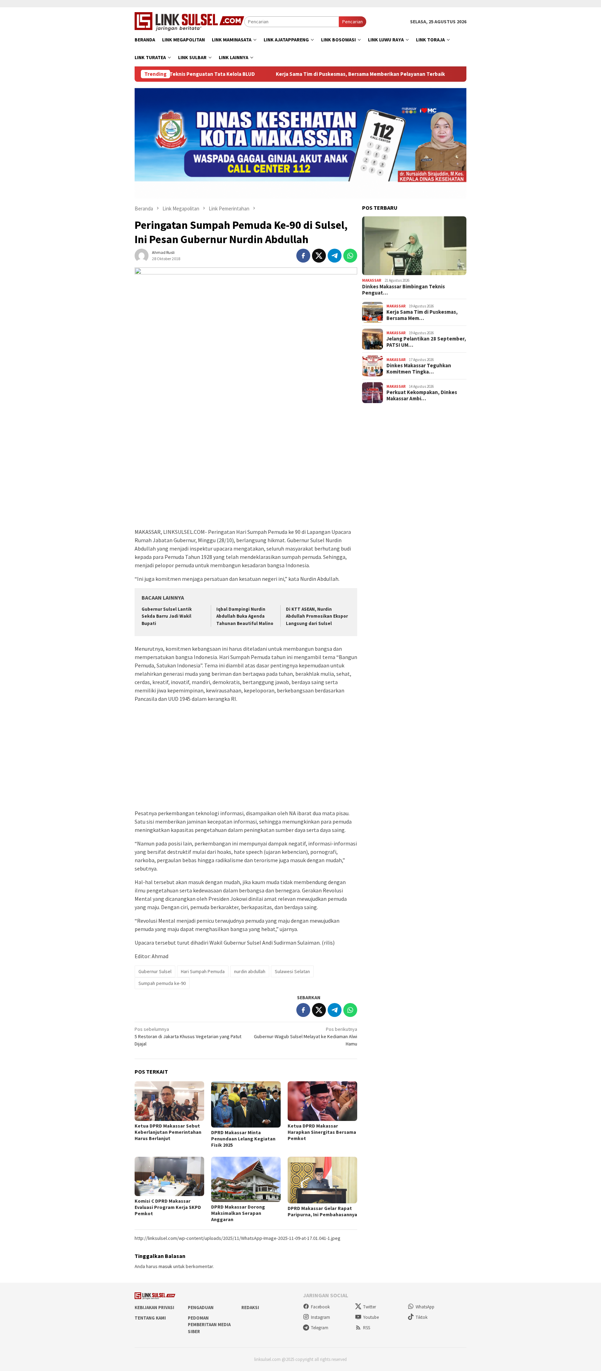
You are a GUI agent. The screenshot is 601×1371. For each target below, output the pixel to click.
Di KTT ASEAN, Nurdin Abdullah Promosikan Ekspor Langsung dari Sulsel (317, 616)
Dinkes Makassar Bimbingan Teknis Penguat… (403, 289)
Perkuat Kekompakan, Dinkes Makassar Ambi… (421, 395)
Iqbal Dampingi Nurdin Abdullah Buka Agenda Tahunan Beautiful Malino (244, 616)
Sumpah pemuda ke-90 (162, 983)
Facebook (320, 1307)
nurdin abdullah (249, 971)
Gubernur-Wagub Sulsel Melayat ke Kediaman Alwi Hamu (305, 1036)
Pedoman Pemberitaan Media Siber (209, 1324)
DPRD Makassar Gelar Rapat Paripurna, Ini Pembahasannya (322, 1211)
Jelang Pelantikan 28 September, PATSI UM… (426, 342)
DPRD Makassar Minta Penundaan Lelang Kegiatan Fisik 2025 (243, 1138)
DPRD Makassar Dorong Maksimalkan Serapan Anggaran (238, 1213)
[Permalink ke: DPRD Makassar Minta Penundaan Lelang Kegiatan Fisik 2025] (246, 1104)
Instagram (320, 1317)
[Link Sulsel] (189, 21)
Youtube (371, 1317)
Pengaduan (201, 1307)
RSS (366, 1328)
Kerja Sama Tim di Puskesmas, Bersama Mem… (422, 315)
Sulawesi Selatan (292, 971)
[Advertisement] (246, 475)
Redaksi (250, 1307)
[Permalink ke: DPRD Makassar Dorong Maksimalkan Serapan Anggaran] (246, 1179)
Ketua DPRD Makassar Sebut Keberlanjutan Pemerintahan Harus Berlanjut (168, 1132)
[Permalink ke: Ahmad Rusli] (142, 255)
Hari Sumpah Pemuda (203, 971)
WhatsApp (425, 1307)
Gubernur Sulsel (154, 971)
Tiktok (421, 1317)
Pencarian (352, 21)
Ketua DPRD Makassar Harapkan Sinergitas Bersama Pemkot (322, 1132)
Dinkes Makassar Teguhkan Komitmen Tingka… (418, 368)
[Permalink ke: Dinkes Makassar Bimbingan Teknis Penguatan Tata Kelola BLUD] (414, 245)
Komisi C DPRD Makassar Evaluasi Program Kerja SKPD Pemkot (168, 1207)
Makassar (371, 280)
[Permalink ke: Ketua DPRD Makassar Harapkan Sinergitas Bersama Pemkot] (322, 1101)
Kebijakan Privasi (154, 1307)
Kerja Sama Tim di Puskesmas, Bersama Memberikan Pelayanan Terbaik (322, 74)
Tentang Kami (150, 1318)
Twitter (369, 1307)
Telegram (319, 1328)
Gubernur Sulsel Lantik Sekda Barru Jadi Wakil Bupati (167, 616)
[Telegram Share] (335, 256)
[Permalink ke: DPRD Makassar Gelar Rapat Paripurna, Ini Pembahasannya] (322, 1180)
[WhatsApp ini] (350, 256)
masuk (165, 1266)
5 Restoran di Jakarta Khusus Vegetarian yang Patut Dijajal (188, 1036)
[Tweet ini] (319, 256)
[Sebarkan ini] (303, 256)
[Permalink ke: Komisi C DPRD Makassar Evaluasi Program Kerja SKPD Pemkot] (169, 1176)
